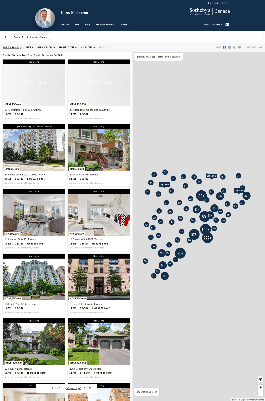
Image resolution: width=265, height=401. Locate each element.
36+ (165, 276)
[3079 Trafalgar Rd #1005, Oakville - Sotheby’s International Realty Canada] (34, 91)
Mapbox (244, 399)
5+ (176, 259)
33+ (197, 209)
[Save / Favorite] (61, 131)
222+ (207, 238)
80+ (205, 216)
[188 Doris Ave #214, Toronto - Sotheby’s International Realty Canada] (34, 285)
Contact (125, 24)
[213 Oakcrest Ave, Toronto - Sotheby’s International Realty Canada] (99, 155)
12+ (167, 253)
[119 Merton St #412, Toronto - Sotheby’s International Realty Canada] (34, 220)
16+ (186, 208)
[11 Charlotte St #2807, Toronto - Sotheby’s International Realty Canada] (99, 220)
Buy (77, 24)
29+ (170, 211)
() (73, 388)
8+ (171, 191)
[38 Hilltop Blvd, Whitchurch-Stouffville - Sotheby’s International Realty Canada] (99, 91)
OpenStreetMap (257, 399)
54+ (152, 227)
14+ (153, 275)
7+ (154, 246)
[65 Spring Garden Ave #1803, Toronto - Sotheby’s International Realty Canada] (34, 155)
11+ (151, 237)
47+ (206, 200)
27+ (242, 202)
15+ (159, 211)
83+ (201, 196)
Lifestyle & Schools (148, 391)
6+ (165, 172)
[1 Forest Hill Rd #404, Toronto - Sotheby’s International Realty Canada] (99, 285)
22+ (170, 264)
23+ (228, 214)
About (65, 24)
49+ (146, 224)
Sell (87, 24)
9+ (185, 186)
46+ (169, 244)
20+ (145, 261)
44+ (163, 265)
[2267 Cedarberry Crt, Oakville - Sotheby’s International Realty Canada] (99, 349)
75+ (180, 253)
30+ (179, 202)
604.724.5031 (213, 24)
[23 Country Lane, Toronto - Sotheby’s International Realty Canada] (34, 349)
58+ (189, 240)
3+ (242, 188)
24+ (160, 221)
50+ (193, 220)
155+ (205, 229)
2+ (166, 202)
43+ (162, 253)
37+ (246, 196)
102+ (194, 234)
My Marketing (105, 24)
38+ (210, 215)
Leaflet (235, 399)
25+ (154, 217)
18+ (235, 206)
